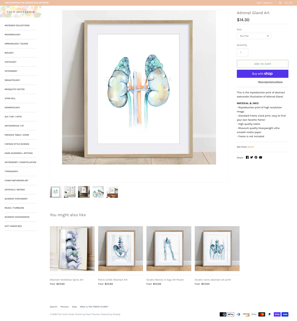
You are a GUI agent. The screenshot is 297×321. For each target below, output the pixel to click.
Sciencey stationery (16, 198)
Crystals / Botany (15, 189)
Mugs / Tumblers (14, 208)
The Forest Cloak (65, 314)
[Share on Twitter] (251, 157)
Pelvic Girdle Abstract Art (113, 279)
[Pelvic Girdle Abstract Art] (120, 248)
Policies (64, 306)
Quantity (242, 44)
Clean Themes (92, 314)
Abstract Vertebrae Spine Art (66, 279)
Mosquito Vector (15, 89)
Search (53, 306)
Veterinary (11, 71)
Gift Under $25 (13, 226)
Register (268, 2)
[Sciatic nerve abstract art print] (217, 248)
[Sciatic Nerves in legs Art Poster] (168, 248)
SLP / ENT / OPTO (13, 116)
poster (251, 146)
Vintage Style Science (17, 144)
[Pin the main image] (256, 157)
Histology (10, 62)
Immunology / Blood (16, 43)
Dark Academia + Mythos (19, 153)
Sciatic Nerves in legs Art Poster (165, 279)
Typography (11, 171)
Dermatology (12, 107)
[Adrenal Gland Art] (139, 87)
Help (74, 306)
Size (239, 29)
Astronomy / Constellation (20, 162)
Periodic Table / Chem (17, 135)
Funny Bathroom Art (16, 180)
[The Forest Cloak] (20, 12)
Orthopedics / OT (14, 125)
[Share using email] (260, 157)
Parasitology (12, 80)
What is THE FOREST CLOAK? (94, 306)
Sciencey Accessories (17, 217)
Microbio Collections (17, 25)
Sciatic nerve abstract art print (213, 279)
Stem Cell (10, 98)
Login (259, 2)
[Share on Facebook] (247, 157)
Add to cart (262, 63)
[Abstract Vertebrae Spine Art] (72, 248)
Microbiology (12, 34)
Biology (9, 52)
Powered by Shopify (110, 314)
